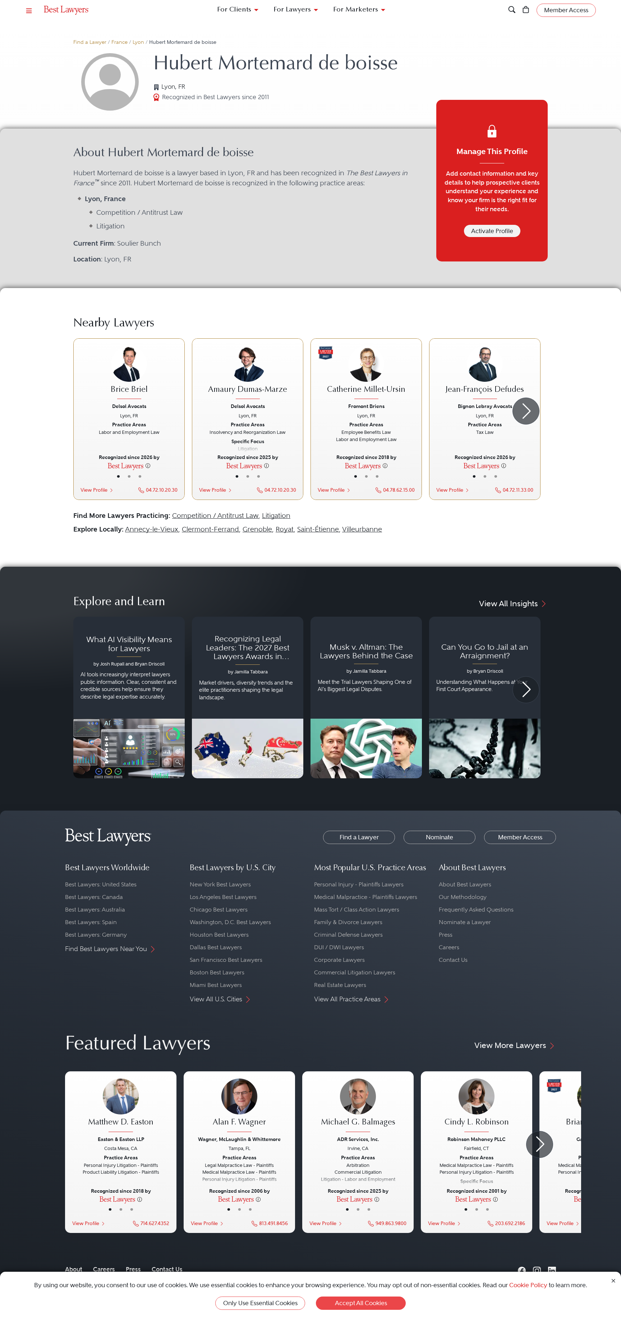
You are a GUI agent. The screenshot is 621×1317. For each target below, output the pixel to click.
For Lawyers (292, 9)
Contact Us (453, 959)
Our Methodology (463, 897)
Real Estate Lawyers (340, 985)
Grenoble (257, 529)
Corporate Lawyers (339, 959)
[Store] (526, 10)
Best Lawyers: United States (101, 884)
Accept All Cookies (361, 1303)
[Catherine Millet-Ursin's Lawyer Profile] (366, 373)
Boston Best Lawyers (217, 972)
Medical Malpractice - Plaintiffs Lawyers (365, 897)
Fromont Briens (366, 406)
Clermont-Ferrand (210, 529)
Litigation (276, 515)
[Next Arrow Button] (525, 411)
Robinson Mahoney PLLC (476, 1139)
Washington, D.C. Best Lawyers (230, 922)
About (73, 1269)
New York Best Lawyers (220, 884)
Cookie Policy (528, 1285)
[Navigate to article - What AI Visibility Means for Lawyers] (129, 697)
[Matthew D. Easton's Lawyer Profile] (120, 1106)
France (119, 42)
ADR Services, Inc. (358, 1139)
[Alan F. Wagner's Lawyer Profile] (239, 1106)
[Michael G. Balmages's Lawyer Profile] (357, 1106)
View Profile (93, 490)
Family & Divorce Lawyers (348, 922)
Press (445, 934)
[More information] (148, 465)
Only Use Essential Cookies (260, 1303)
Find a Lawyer (89, 42)
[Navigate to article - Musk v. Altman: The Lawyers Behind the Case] (366, 697)
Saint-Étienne (318, 529)
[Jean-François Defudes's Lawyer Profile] (485, 373)
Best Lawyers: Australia (95, 909)
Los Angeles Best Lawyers (223, 897)
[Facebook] (522, 1269)
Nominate (439, 837)
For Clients (234, 9)
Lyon (138, 42)
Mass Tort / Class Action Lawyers (356, 909)
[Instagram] (537, 1269)
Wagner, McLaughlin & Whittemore (239, 1139)
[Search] (512, 10)
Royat (285, 529)
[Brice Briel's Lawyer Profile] (129, 373)
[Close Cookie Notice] (613, 1280)
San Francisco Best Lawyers (226, 959)
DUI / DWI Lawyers (339, 947)
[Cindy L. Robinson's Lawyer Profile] (476, 1106)
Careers (449, 947)
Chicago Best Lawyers (219, 909)
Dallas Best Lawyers (216, 947)
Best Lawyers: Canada (94, 897)
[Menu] (29, 10)
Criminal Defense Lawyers (348, 934)
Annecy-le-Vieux (151, 529)
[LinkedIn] (552, 1269)
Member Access (520, 837)
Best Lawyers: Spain (91, 922)
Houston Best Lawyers (219, 934)
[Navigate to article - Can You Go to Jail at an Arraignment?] (484, 697)
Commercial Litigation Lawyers (354, 972)
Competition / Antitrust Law (215, 515)
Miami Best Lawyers (216, 985)
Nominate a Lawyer (465, 922)
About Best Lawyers (465, 884)
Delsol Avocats (129, 406)
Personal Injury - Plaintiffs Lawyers (359, 884)
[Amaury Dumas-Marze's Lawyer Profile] (247, 373)
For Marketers (355, 9)
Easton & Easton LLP (121, 1139)
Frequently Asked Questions (476, 909)
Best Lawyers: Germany (96, 934)
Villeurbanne (362, 529)
